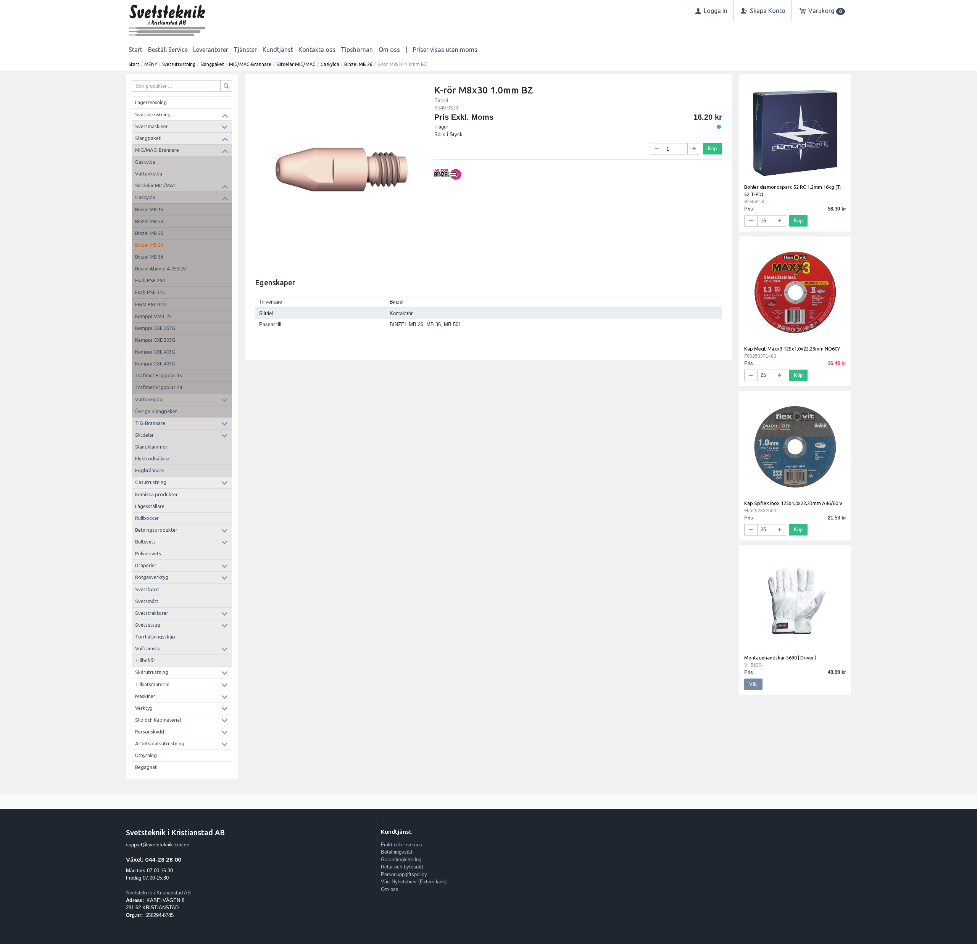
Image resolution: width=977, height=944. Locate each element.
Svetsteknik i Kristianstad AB (158, 893)
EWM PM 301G (151, 304)
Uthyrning (146, 755)
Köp (712, 148)
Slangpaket (212, 64)
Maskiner (145, 696)
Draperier (145, 565)
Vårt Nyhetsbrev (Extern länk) (414, 881)
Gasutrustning (150, 482)
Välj (753, 684)
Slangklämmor (151, 446)
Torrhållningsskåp (155, 636)
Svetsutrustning (178, 64)
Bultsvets (145, 541)
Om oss (389, 49)
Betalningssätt (397, 852)
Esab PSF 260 (150, 280)
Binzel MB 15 (149, 209)
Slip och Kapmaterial (158, 719)
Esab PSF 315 (150, 292)
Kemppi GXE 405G (155, 363)
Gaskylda (330, 64)
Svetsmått (146, 601)
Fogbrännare (149, 470)
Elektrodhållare (152, 458)
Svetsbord (147, 589)
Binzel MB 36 (149, 256)
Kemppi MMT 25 (153, 316)
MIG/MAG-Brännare (250, 64)
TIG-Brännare (150, 423)
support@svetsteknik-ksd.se (157, 845)
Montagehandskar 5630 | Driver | (780, 657)
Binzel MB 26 (358, 64)
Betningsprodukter (156, 529)
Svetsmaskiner (151, 126)
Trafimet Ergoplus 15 (158, 375)
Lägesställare (149, 506)
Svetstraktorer (151, 613)
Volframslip (148, 648)
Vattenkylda (148, 173)
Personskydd (149, 731)
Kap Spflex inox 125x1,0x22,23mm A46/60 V (793, 503)
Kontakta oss (316, 49)
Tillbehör (145, 660)
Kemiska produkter (156, 494)
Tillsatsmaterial (152, 684)
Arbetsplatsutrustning (159, 743)
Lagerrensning (151, 102)
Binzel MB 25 (149, 233)
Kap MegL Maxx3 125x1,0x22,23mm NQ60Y (792, 348)
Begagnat (146, 767)
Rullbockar (147, 518)
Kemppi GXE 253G (155, 328)
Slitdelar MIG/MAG (296, 64)
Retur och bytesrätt (402, 867)
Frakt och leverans (401, 845)
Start (135, 49)
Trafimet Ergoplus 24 (158, 387)
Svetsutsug (147, 624)
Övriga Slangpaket (156, 411)
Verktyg (144, 708)
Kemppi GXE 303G (155, 340)
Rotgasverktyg (151, 577)
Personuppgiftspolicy (404, 874)
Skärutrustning (151, 672)
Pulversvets (148, 553)
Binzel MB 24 (149, 221)
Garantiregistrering (401, 859)
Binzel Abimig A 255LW (160, 268)
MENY (150, 64)
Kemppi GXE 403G (155, 351)
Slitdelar (144, 434)
